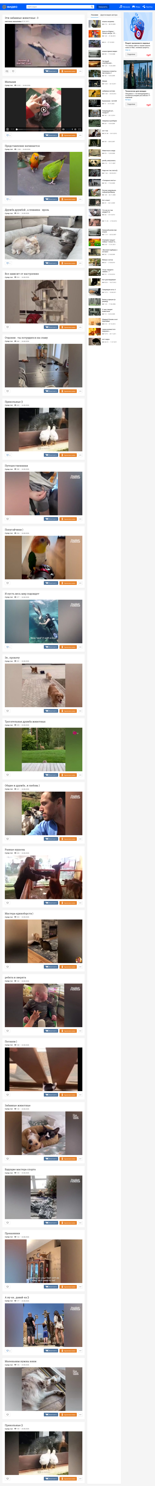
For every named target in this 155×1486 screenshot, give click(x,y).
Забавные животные (18, 1105)
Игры (137, 7)
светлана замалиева (13, 21)
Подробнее (131, 54)
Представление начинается (22, 145)
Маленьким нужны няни (20, 1361)
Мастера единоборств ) (19, 913)
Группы (149, 7)
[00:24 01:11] (43, 45)
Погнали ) (11, 1041)
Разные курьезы (15, 849)
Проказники (12, 1233)
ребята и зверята (15, 977)
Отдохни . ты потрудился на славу (26, 337)
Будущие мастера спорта (20, 1169)
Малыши (10, 81)
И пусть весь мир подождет (22, 593)
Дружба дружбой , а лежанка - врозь (27, 209)
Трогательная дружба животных (25, 721)
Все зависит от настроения (22, 273)
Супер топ (9, 85)
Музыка (126, 7)
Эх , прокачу (12, 657)
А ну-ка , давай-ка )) (17, 1297)
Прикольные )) (14, 401)
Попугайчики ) (14, 529)
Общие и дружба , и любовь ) (22, 785)
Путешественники (16, 465)
